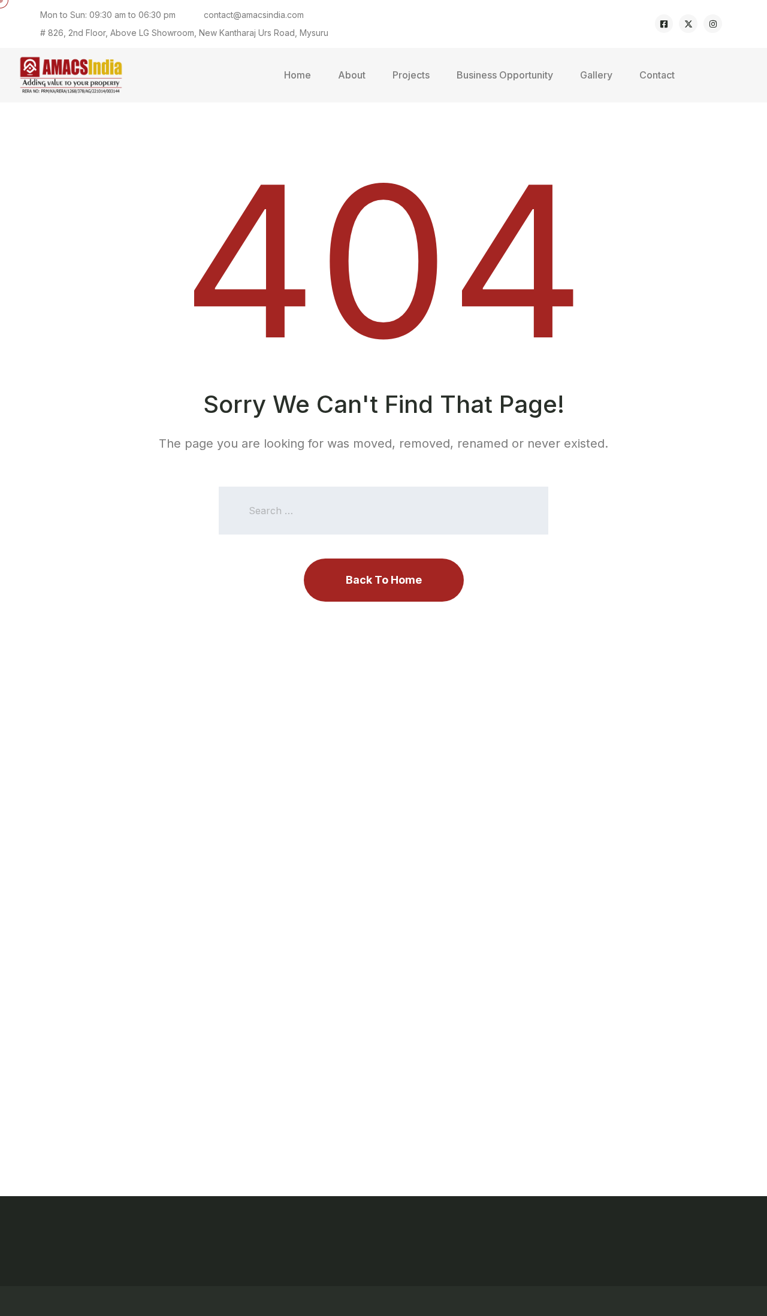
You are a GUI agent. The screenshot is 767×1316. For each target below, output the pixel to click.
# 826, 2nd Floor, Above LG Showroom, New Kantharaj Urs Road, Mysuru (184, 33)
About (352, 75)
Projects (411, 75)
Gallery (596, 75)
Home (297, 75)
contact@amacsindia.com (254, 15)
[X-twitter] (688, 23)
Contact (657, 75)
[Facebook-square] (664, 23)
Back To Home (384, 580)
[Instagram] (712, 23)
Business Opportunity (505, 75)
